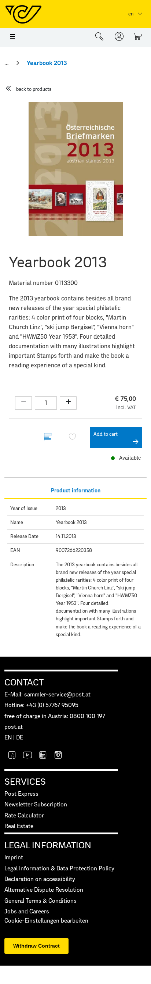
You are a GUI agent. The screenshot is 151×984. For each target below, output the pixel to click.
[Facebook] (12, 756)
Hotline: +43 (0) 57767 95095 (41, 705)
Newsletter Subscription (35, 804)
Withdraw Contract (36, 946)
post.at (13, 727)
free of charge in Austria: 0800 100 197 (54, 716)
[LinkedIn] (43, 756)
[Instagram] (58, 756)
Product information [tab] (75, 490)
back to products (33, 89)
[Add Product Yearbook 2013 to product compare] (48, 437)
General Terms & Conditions (40, 901)
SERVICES (25, 782)
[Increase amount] (68, 403)
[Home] (7, 63)
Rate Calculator (24, 816)
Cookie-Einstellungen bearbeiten (46, 921)
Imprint (13, 857)
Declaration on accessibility (39, 879)
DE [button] (19, 738)
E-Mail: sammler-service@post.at (47, 695)
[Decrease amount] (23, 403)
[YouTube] (27, 756)
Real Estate (18, 826)
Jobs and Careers (26, 912)
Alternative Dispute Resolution (43, 890)
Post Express (21, 794)
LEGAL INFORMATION (47, 845)
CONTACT (24, 682)
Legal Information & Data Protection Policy (59, 868)
